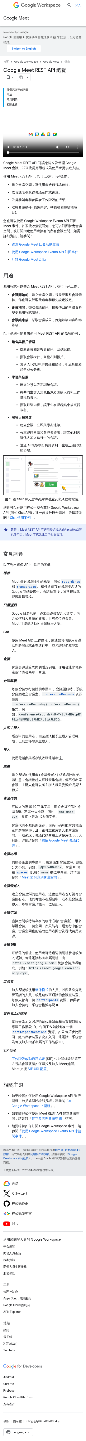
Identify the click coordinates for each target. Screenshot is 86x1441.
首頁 (6, 61)
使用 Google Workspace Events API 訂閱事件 (45, 252)
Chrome (8, 1384)
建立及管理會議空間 (47, 1118)
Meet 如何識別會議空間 (39, 877)
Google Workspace (26, 61)
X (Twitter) (10, 1343)
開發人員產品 (12, 1253)
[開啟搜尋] (69, 5)
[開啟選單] (7, 5)
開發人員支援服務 (15, 1266)
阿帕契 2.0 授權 (39, 1154)
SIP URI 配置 (37, 1069)
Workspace (49, 5)
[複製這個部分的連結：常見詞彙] (27, 554)
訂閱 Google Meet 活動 (29, 260)
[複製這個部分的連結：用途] (17, 276)
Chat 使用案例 (20, 518)
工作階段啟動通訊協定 (28, 1059)
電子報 (7, 1336)
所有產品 (9, 1404)
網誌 (6, 1330)
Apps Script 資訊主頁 (17, 1298)
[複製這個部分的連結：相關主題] (27, 1085)
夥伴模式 (41, 990)
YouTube (9, 1350)
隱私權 (17, 1421)
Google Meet (16, 18)
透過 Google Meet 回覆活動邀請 (35, 244)
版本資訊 (9, 1260)
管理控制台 (10, 1291)
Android (8, 1377)
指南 (67, 61)
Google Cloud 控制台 (16, 1305)
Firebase (9, 1390)
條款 (6, 1421)
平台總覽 (9, 1246)
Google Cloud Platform (18, 1397)
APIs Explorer (12, 1311)
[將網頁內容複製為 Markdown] (21, 77)
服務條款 (9, 1273)
